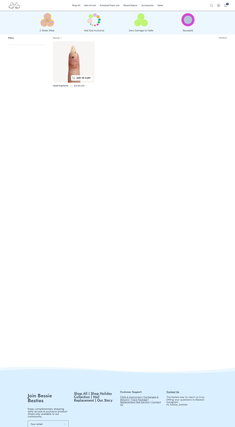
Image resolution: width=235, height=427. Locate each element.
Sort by (56, 38)
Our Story (104, 400)
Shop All (80, 393)
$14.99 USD (79, 85)
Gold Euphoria (60, 85)
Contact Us (172, 392)
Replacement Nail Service (134, 402)
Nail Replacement (86, 398)
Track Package (139, 399)
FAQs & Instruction (131, 397)
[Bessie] (14, 5)
